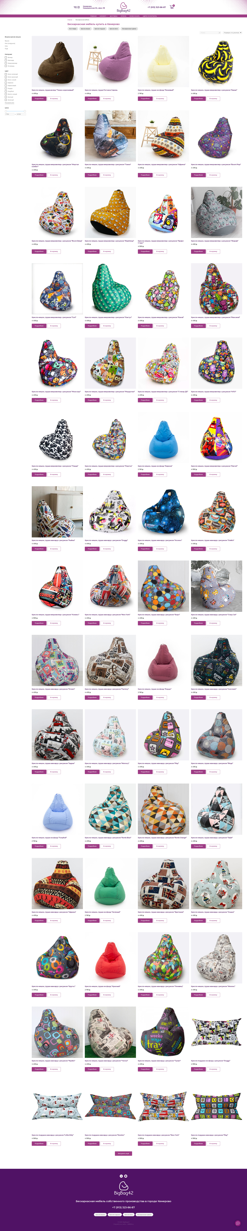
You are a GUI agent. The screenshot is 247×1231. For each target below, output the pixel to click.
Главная (93, 16)
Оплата (123, 16)
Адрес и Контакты (150, 16)
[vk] (121, 1176)
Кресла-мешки (85, 28)
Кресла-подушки (100, 28)
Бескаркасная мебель (82, 19)
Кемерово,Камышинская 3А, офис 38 (94, 7)
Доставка (113, 16)
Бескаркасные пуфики (129, 28)
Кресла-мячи (114, 28)
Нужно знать (135, 16)
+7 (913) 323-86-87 (157, 7)
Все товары (72, 28)
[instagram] (125, 1176)
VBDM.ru (130, 1224)
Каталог (103, 16)
